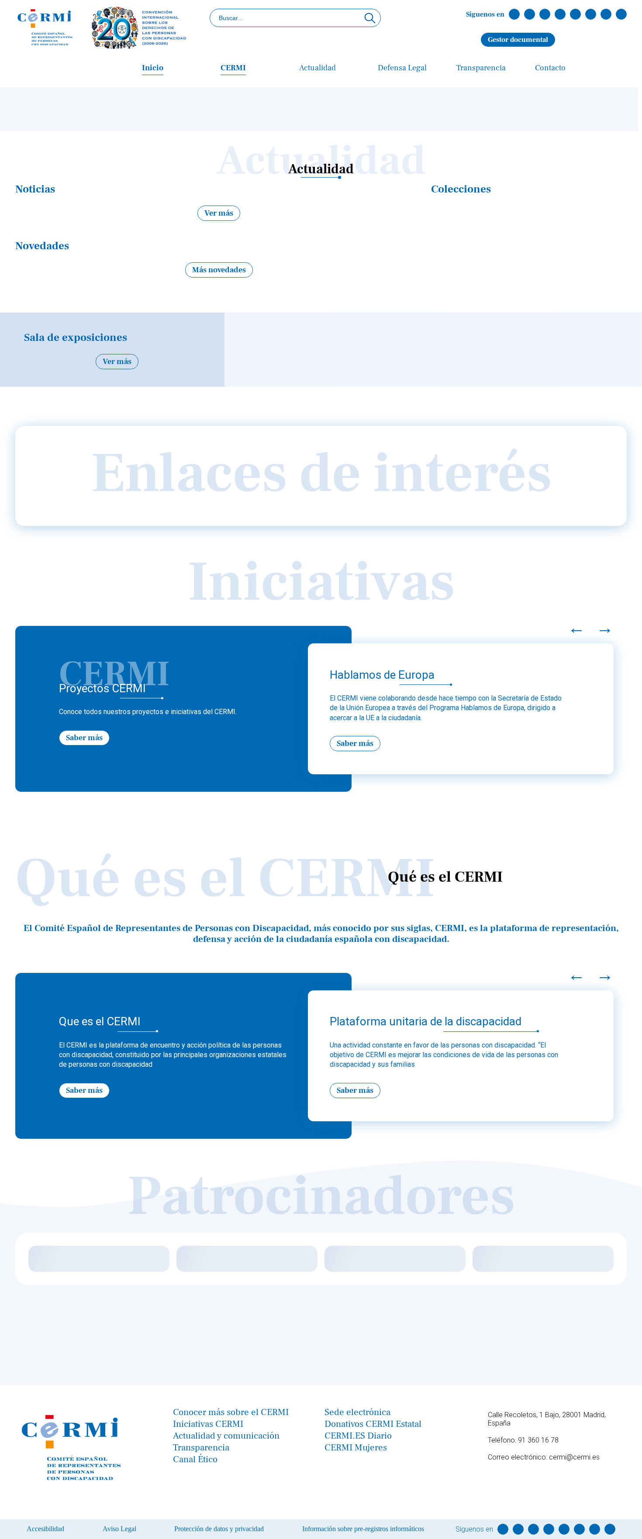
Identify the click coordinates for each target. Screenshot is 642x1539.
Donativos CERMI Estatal (372, 1424)
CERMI (233, 68)
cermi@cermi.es (574, 1457)
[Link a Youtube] (575, 14)
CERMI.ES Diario (358, 1436)
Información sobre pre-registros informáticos (363, 1528)
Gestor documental (518, 39)
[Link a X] (529, 14)
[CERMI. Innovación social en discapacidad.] (102, 28)
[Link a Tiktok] (606, 14)
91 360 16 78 (538, 1440)
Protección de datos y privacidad (219, 1528)
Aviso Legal (119, 1528)
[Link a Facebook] (514, 14)
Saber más (84, 738)
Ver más (218, 213)
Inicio (152, 68)
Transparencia (481, 68)
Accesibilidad (45, 1528)
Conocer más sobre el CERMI (231, 1412)
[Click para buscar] (370, 17)
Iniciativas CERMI (208, 1424)
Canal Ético (195, 1459)
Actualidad (317, 68)
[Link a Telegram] (590, 14)
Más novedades (219, 270)
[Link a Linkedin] (560, 14)
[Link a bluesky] (621, 14)
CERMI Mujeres (355, 1447)
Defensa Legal (402, 68)
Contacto (550, 68)
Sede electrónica (357, 1412)
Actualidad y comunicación (226, 1436)
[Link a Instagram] (544, 14)
